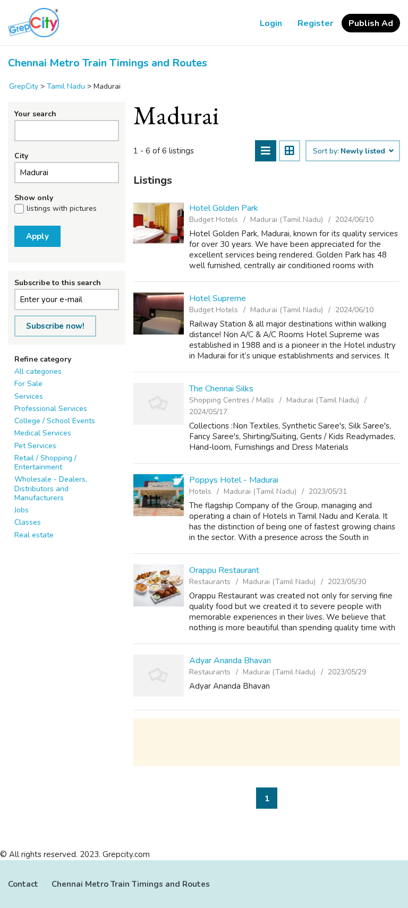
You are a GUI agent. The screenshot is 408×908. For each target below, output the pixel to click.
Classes (27, 522)
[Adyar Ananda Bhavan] (158, 676)
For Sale (28, 384)
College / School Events (54, 421)
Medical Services (42, 433)
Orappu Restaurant (224, 570)
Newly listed (364, 151)
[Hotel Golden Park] (158, 223)
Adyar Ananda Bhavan (230, 660)
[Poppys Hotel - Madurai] (158, 495)
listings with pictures (62, 208)
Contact (23, 884)
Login (271, 23)
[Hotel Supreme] (158, 314)
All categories (38, 371)
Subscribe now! (55, 326)
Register (315, 23)
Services (28, 396)
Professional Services (50, 409)
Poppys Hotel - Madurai (233, 480)
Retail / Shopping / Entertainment (45, 462)
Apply (37, 236)
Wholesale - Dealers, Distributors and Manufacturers (50, 488)
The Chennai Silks (221, 389)
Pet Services (35, 446)
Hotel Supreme (217, 298)
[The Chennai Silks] (158, 404)
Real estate (34, 535)
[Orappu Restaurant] (158, 585)
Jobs (21, 510)
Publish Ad (370, 23)
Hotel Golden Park (223, 208)
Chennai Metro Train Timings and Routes (107, 63)
